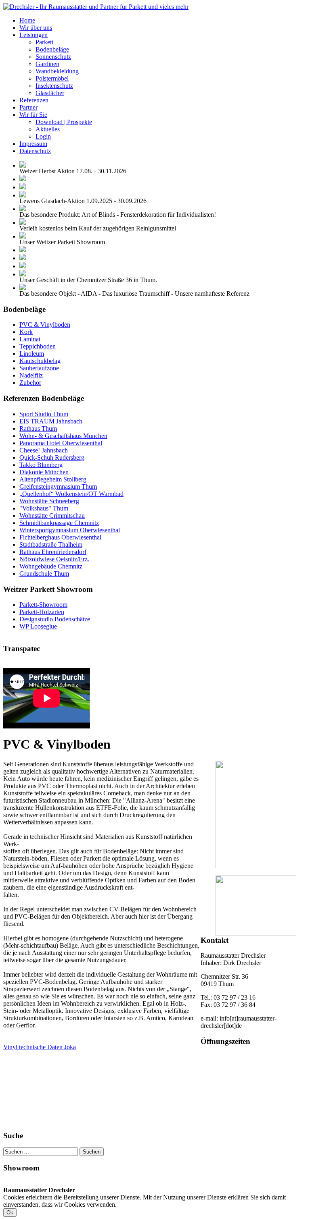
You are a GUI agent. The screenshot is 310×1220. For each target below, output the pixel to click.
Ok (9, 1213)
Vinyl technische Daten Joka (39, 1047)
